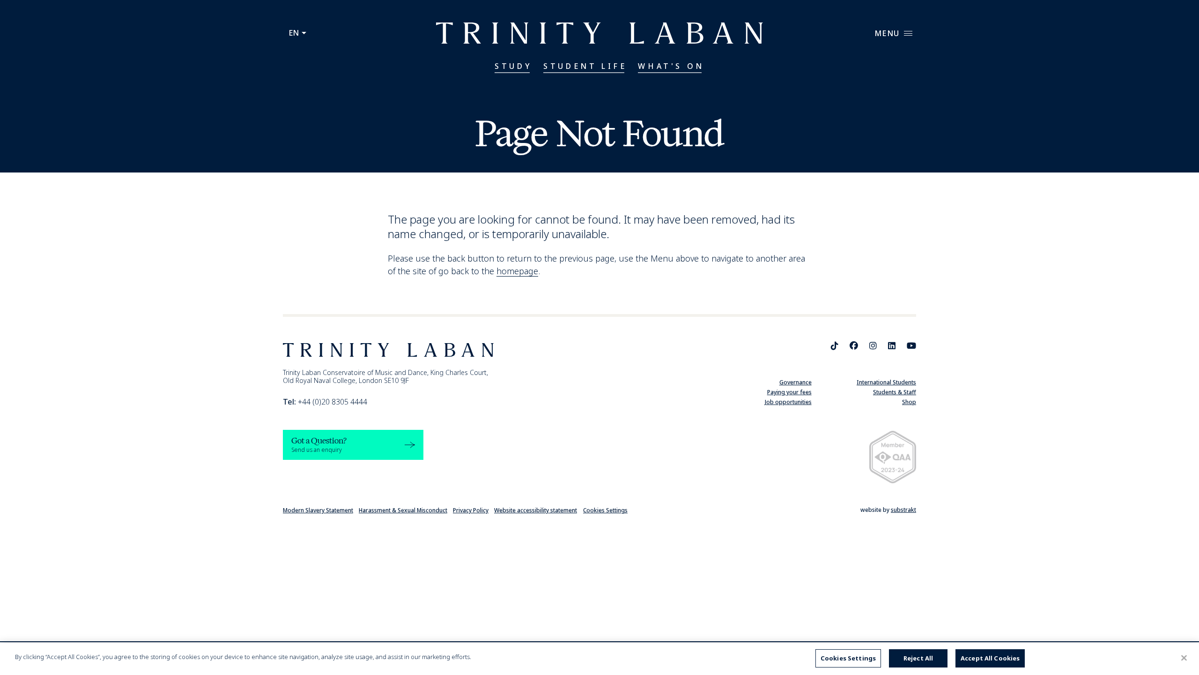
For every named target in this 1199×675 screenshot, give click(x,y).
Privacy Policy (470, 510)
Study (513, 66)
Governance (795, 382)
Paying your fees (789, 392)
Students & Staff (894, 392)
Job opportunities (788, 402)
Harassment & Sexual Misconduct (403, 510)
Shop (909, 402)
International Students (886, 382)
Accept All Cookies (990, 658)
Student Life (585, 66)
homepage (517, 271)
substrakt (903, 510)
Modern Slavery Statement (318, 510)
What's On (671, 66)
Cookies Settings (605, 510)
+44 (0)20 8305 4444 (325, 402)
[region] (599, 659)
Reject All (918, 658)
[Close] (1184, 657)
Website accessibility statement (535, 510)
